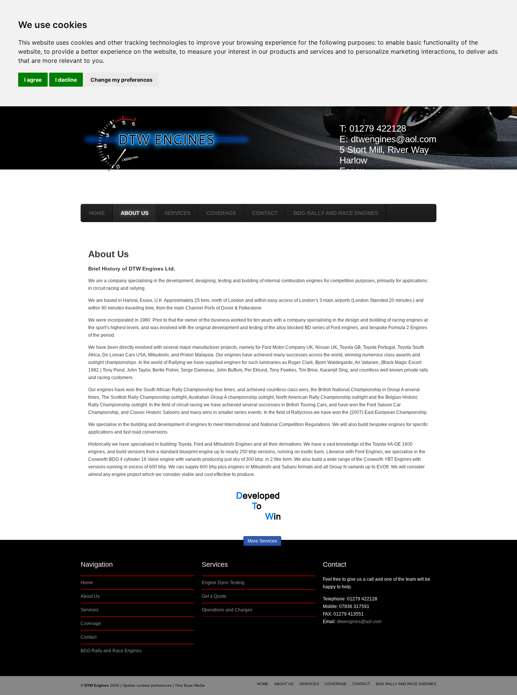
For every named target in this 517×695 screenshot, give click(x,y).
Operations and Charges (227, 610)
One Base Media (190, 685)
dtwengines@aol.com (393, 139)
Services (177, 213)
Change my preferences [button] (121, 79)
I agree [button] (33, 79)
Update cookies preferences (147, 685)
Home (97, 213)
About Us (134, 213)
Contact (265, 213)
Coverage (221, 213)
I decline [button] (66, 79)
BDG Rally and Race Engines (336, 213)
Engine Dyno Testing (223, 582)
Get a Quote (214, 596)
